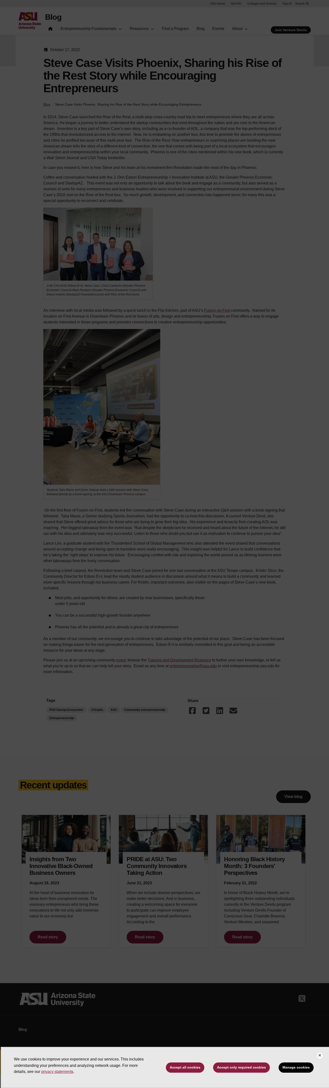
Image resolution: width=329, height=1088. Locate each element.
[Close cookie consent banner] (319, 1055)
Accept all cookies (185, 1067)
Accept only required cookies (241, 1067)
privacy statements (57, 1072)
